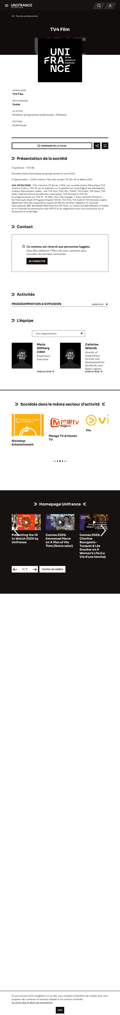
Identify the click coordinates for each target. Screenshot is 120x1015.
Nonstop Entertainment (23, 442)
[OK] (60, 1010)
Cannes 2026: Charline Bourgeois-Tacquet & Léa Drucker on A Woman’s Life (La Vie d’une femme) (93, 546)
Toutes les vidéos (52, 569)
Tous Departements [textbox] (46, 333)
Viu (88, 430)
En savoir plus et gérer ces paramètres (32, 1002)
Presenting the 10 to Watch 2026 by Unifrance (25, 538)
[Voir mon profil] (110, 6)
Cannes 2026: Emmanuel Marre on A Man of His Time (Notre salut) (59, 540)
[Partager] (97, 145)
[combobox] (58, 333)
